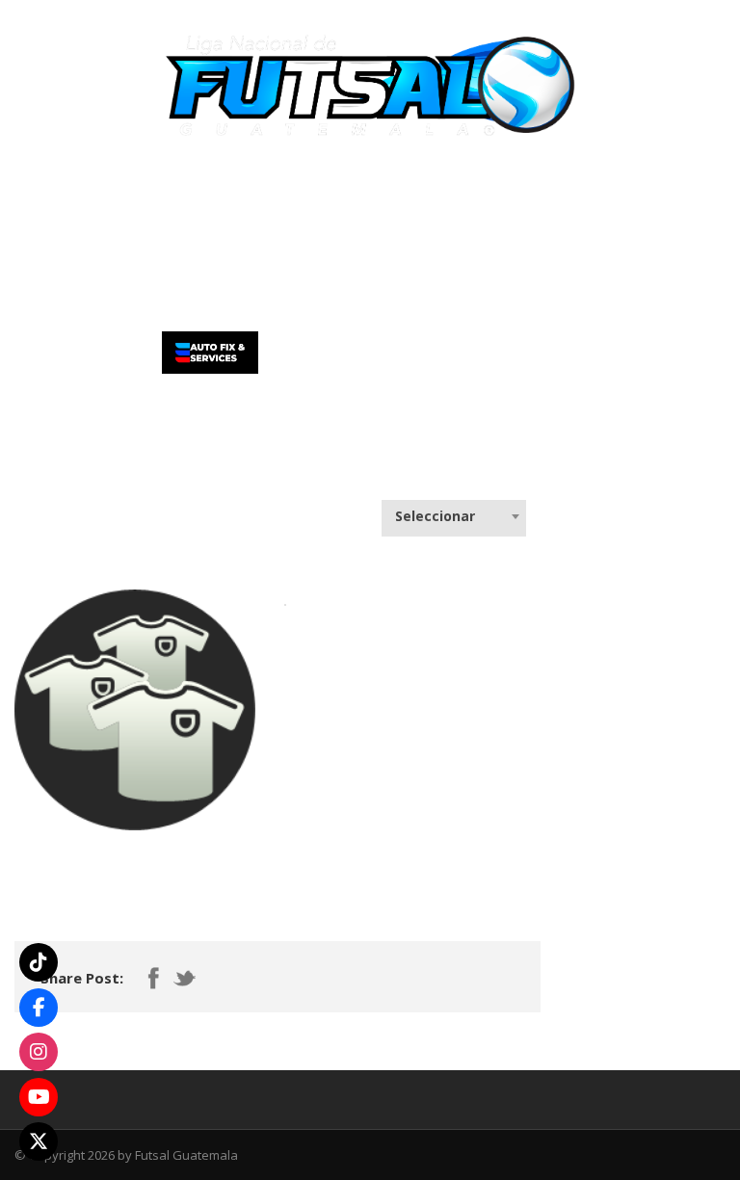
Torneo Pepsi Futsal (163, 191)
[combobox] (453, 516)
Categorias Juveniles (553, 191)
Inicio (47, 191)
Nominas (305, 191)
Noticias (57, 253)
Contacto (162, 253)
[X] (38, 1141)
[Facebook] (38, 1007)
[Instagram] (38, 1052)
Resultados (416, 191)
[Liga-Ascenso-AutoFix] (210, 350)
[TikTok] (38, 962)
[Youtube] (38, 1097)
